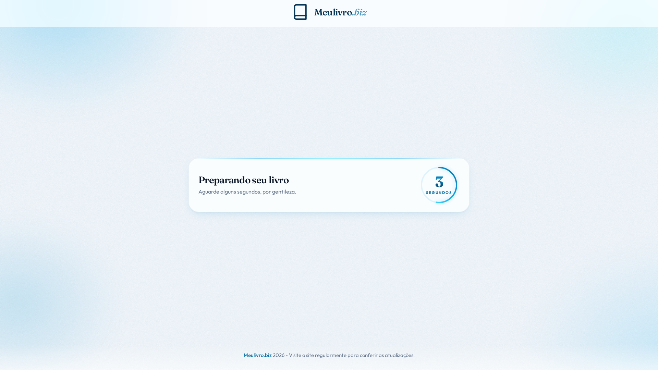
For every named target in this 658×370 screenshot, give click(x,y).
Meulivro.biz (258, 355)
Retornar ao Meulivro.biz (235, 199)
